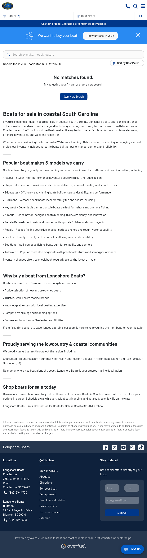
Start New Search (73, 96)
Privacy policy (48, 506)
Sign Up (122, 512)
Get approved (47, 494)
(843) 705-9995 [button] (18, 519)
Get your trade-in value (100, 35)
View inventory (48, 470)
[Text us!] (132, 550)
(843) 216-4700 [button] (18, 492)
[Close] (138, 35)
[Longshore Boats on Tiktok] (139, 447)
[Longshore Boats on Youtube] (122, 447)
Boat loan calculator (52, 500)
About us (44, 476)
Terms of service (49, 512)
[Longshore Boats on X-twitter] (113, 447)
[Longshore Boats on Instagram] (130, 447)
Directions (45, 482)
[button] (128, 6)
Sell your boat (48, 488)
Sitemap (44, 518)
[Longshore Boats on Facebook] (104, 447)
